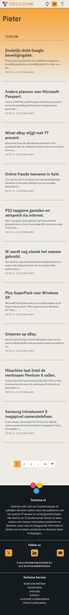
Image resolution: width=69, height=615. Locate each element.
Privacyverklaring (34, 602)
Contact (34, 595)
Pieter (8, 72)
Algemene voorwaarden (34, 599)
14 (44, 464)
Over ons (34, 591)
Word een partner (34, 583)
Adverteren (34, 587)
